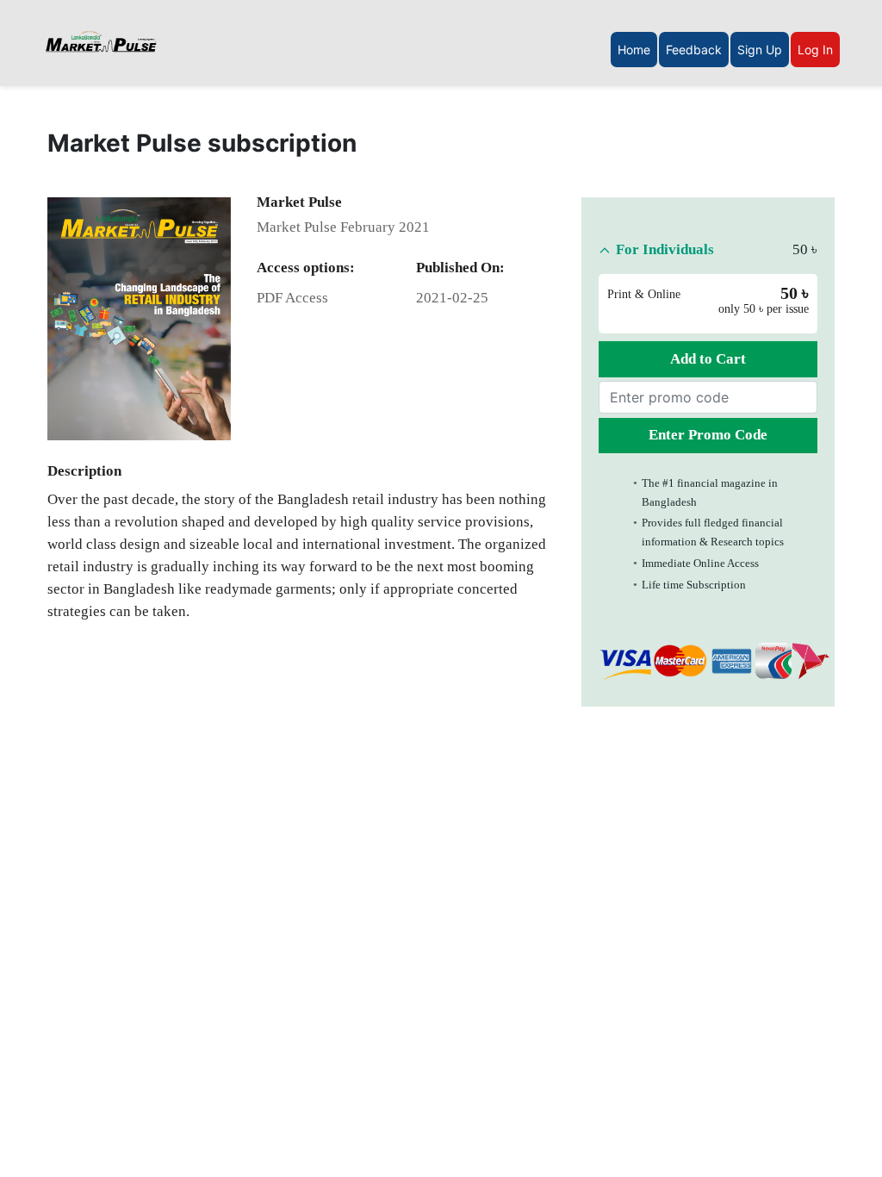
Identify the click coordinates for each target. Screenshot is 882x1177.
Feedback (694, 49)
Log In (815, 49)
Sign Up (759, 49)
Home (634, 49)
